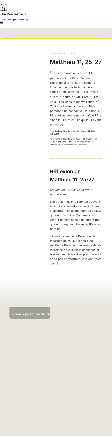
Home (52, 53)
